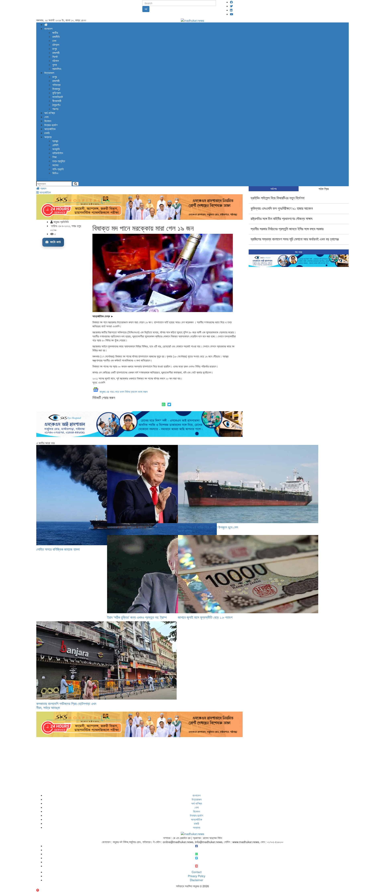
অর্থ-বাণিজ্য (49, 113)
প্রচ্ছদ (43, 188)
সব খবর (298, 252)
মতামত (55, 165)
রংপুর (54, 49)
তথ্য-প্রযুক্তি (58, 161)
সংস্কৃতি (56, 149)
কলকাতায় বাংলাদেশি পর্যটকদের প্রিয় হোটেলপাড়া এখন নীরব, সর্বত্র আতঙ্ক (66, 705)
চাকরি (47, 133)
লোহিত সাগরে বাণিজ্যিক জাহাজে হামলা (58, 549)
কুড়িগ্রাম (56, 93)
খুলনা (54, 65)
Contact (197, 872)
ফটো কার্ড (55, 242)
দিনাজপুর (56, 89)
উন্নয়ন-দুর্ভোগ (51, 125)
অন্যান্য (48, 137)
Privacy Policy (196, 876)
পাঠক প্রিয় (324, 189)
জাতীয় (55, 33)
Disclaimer (196, 880)
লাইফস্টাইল (57, 153)
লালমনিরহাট (57, 97)
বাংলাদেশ (48, 28)
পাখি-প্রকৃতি (58, 169)
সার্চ (146, 9)
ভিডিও (55, 173)
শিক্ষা (54, 157)
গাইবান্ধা (56, 85)
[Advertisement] (139, 765)
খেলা (46, 117)
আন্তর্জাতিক (50, 129)
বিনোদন (47, 121)
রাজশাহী (56, 53)
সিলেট (55, 57)
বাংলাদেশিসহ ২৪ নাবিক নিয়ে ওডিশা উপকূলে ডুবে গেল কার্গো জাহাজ (208, 529)
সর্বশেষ (274, 189)
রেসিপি (55, 145)
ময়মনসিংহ (56, 69)
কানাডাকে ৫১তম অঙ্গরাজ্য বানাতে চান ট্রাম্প (132, 527)
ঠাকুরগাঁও (56, 105)
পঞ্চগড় (55, 109)
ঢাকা (54, 41)
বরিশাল (55, 61)
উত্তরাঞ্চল (49, 73)
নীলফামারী (56, 101)
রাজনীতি (56, 37)
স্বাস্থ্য (55, 141)
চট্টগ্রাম (55, 45)
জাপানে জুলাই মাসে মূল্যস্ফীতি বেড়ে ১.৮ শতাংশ (205, 617)
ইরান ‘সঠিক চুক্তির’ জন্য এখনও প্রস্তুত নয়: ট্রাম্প (137, 617)
